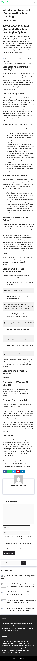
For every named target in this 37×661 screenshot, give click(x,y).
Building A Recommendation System (16, 463)
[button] (30, 2)
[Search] (23, 563)
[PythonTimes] (8, 2)
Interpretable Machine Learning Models (17, 466)
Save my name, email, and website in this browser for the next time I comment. (17, 538)
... (18, 489)
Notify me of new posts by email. (14, 548)
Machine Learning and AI (13, 461)
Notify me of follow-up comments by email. (18, 543)
